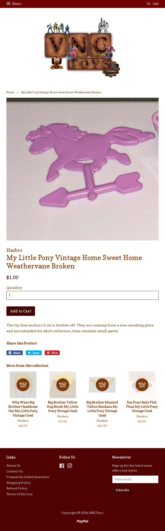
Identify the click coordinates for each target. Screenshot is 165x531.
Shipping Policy (18, 482)
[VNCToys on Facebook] (61, 466)
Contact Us (14, 471)
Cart (155, 3)
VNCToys (96, 512)
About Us (13, 465)
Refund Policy (17, 488)
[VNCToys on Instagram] (69, 466)
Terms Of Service (19, 494)
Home (10, 92)
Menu (16, 3)
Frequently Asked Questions (27, 477)
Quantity (14, 288)
